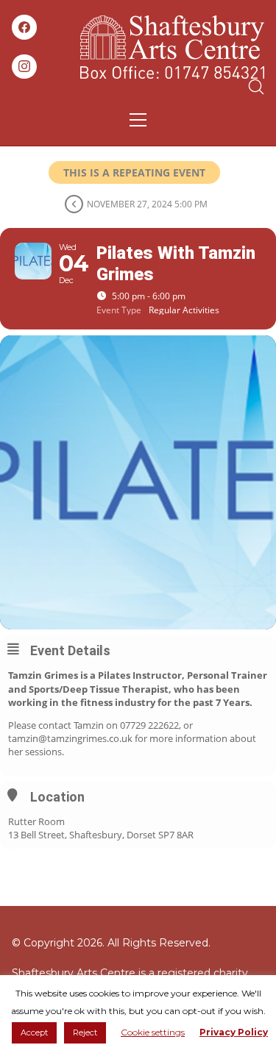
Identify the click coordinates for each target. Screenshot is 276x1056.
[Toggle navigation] (138, 120)
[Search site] (256, 87)
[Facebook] (24, 27)
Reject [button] (85, 1032)
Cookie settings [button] (153, 1032)
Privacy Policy (233, 1032)
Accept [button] (34, 1032)
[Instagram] (24, 66)
